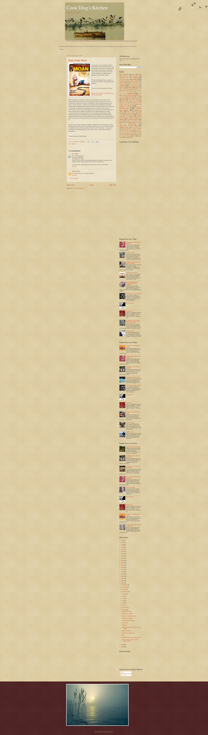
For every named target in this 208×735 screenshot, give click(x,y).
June (123, 598)
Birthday (121, 79)
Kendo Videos (125, 101)
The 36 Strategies (136, 128)
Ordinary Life (129, 115)
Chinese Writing (123, 84)
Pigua (126, 116)
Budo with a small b (132, 81)
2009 (122, 578)
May (123, 600)
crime (138, 84)
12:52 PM (74, 175)
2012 (122, 571)
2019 (122, 556)
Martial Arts (124, 108)
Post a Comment (74, 178)
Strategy (129, 122)
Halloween (131, 91)
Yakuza (138, 134)
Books (127, 79)
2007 (122, 583)
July (123, 596)
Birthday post (129, 311)
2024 (122, 544)
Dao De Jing (122, 87)
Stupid (137, 122)
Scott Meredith (135, 118)
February (124, 607)
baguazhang (136, 76)
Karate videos (132, 99)
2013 (122, 569)
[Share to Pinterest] (98, 142)
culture (122, 86)
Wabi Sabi (126, 133)
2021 (122, 551)
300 (123, 635)
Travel (132, 131)
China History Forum (127, 611)
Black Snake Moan (77, 60)
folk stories (129, 89)
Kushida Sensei (123, 102)
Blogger (111, 731)
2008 (122, 580)
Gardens (132, 90)
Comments (124, 675)
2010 (122, 576)
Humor (139, 93)
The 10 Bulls (125, 622)
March (124, 605)
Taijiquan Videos (123, 127)
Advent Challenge (123, 74)
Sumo (120, 124)
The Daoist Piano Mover (131, 272)
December (124, 584)
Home (92, 185)
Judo (138, 96)
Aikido (132, 74)
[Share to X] (95, 142)
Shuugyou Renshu (133, 119)
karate (123, 99)
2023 (122, 547)
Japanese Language (131, 95)
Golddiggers (139, 90)
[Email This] (92, 142)
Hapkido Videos (122, 93)
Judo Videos (122, 98)
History (130, 94)
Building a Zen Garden (127, 618)
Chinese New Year (135, 82)
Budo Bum (122, 81)
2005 (122, 646)
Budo (135, 79)
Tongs (127, 131)
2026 (122, 540)
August (124, 594)
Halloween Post (129, 303)
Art (127, 76)
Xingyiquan (131, 134)
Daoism (130, 87)
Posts (122, 672)
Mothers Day (127, 113)
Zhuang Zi (127, 137)
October (124, 589)
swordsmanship (132, 124)
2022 (122, 549)
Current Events (134, 86)
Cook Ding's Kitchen (87, 7)
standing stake (130, 121)
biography (135, 77)
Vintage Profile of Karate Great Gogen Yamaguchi (133, 263)
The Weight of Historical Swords (133, 293)
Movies (73, 143)
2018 (122, 558)
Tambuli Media (135, 127)
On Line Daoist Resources (128, 633)
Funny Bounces (124, 90)
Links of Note (125, 106)
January (124, 609)
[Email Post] (88, 141)
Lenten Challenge (134, 104)
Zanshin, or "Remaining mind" (129, 616)
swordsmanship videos (124, 125)
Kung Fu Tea (135, 101)
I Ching (123, 95)
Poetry (131, 116)
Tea (120, 128)
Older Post (112, 185)
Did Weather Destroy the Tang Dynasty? (131, 637)
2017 (122, 560)
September (125, 591)
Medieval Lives (129, 432)
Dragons (137, 87)
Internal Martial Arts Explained (133, 446)
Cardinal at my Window (127, 613)
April (123, 603)
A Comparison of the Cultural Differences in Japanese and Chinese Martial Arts (133, 322)
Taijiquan (135, 125)
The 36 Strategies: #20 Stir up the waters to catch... (130, 640)
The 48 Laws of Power (127, 130)
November (124, 587)
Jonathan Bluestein (129, 96)
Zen (134, 136)
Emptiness (124, 625)
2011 (122, 574)
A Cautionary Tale (130, 252)
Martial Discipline (130, 331)
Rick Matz (76, 141)
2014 (122, 567)
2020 (122, 553)
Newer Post (70, 185)
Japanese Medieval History (128, 620)
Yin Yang (121, 136)
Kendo (139, 99)
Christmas (132, 84)
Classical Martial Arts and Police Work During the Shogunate (132, 283)
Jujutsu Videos (137, 98)
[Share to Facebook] (96, 142)
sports (120, 121)
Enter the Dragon (130, 422)
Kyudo (131, 102)
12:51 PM (74, 166)
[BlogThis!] (93, 142)
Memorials (129, 111)
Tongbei (122, 131)
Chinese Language (123, 82)
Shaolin (121, 119)
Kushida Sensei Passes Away (133, 377)
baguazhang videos (124, 77)
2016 (122, 562)
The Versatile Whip (130, 487)
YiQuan (128, 136)
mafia (138, 106)
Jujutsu (130, 98)
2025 (122, 542)
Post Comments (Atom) (78, 188)
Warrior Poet (134, 133)
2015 (122, 565)
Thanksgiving (127, 128)
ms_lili (73, 153)
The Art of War (138, 130)
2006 (122, 644)
